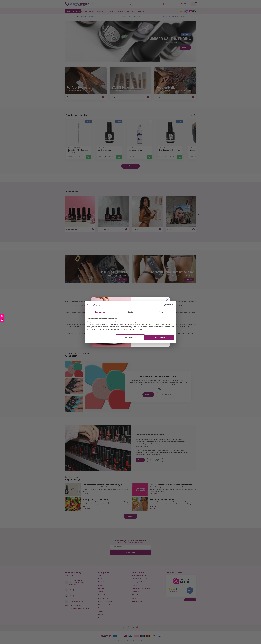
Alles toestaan (160, 337)
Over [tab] (161, 312)
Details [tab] (130, 312)
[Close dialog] (167, 299)
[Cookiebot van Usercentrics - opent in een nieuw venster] (165, 305)
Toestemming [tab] (100, 312)
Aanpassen (129, 337)
